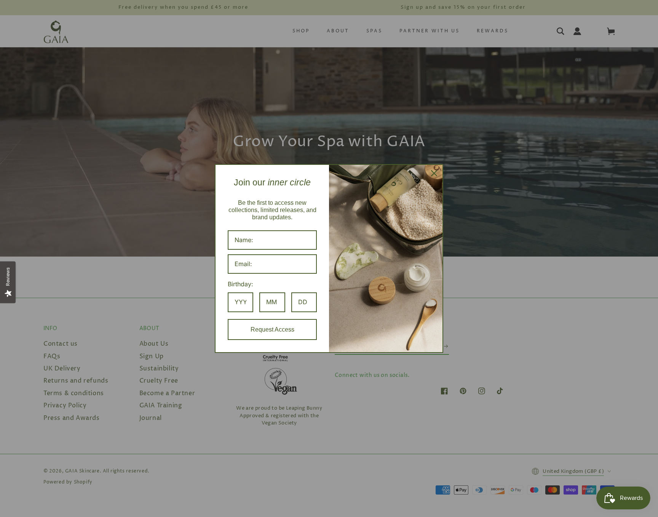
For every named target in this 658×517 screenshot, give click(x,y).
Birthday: (240, 284)
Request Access (272, 329)
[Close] (434, 173)
